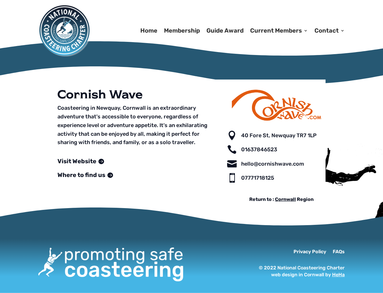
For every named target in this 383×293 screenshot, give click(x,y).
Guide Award (225, 30)
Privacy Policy (310, 252)
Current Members (276, 30)
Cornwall (285, 199)
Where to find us (81, 174)
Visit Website (76, 161)
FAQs (339, 252)
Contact (326, 30)
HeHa (338, 274)
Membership (182, 30)
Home (148, 30)
